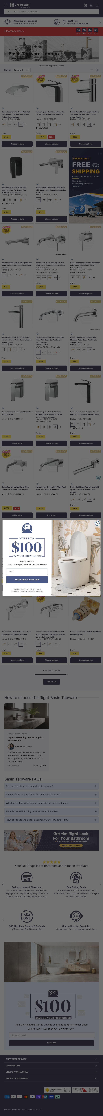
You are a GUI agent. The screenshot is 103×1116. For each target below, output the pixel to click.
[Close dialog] (97, 523)
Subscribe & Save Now (27, 579)
